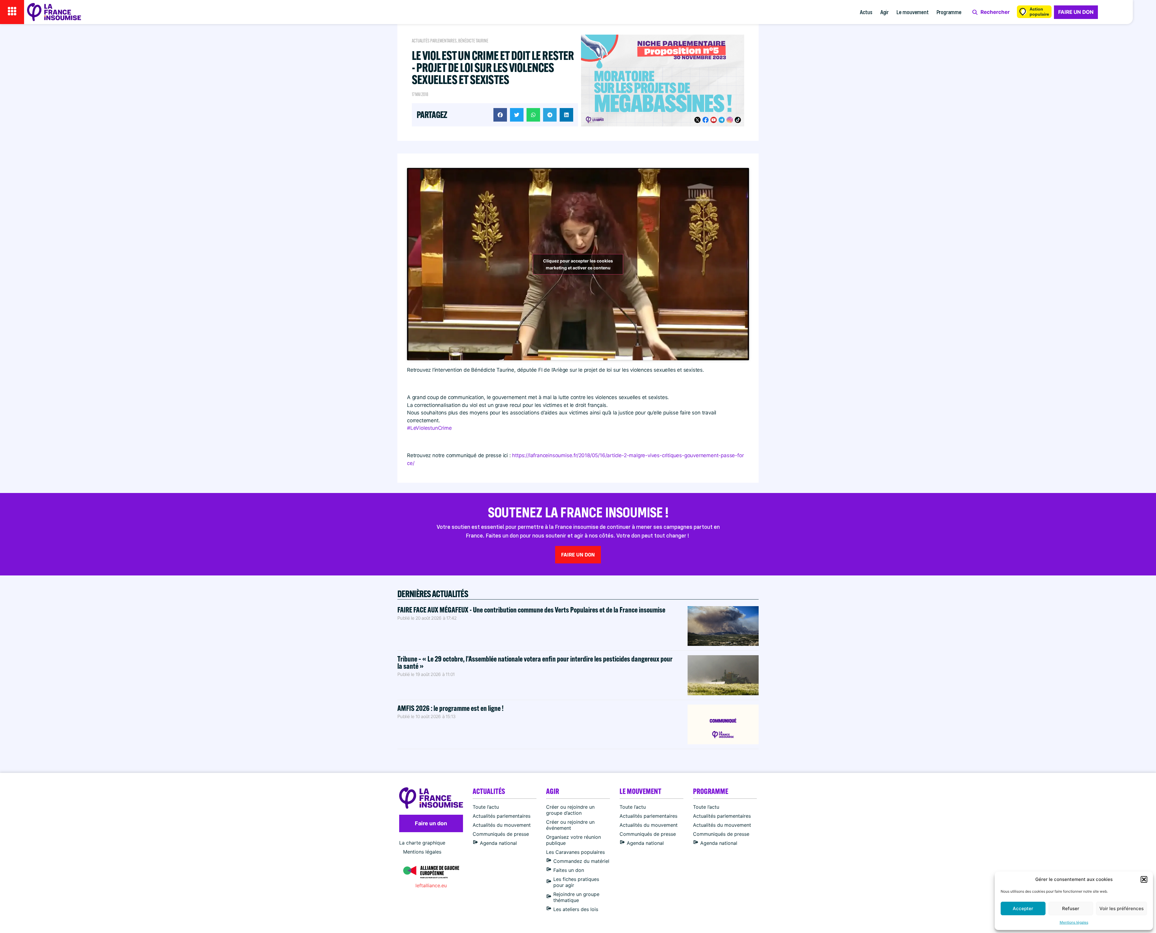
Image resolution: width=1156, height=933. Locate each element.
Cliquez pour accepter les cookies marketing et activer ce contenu (578, 264)
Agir (884, 12)
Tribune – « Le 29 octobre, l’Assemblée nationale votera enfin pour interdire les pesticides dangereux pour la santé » (535, 662)
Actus (866, 12)
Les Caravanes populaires (575, 852)
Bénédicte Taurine (473, 41)
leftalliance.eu (431, 885)
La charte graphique (422, 843)
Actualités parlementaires (434, 41)
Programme (949, 12)
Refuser (1070, 908)
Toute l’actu (486, 807)
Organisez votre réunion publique (573, 840)
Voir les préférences (1121, 908)
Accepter (1023, 908)
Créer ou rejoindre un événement (570, 825)
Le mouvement (913, 12)
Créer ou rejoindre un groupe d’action (570, 810)
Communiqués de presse (501, 834)
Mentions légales (1074, 922)
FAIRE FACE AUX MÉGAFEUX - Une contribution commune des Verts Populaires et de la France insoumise (531, 609)
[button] (1144, 879)
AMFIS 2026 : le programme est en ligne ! (451, 708)
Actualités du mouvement (502, 825)
